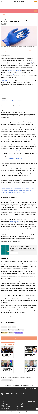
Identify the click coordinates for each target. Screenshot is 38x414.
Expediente (2, 401)
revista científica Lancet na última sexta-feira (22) (22, 62)
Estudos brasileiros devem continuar (12, 106)
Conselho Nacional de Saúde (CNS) (14, 158)
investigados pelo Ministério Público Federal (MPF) (24, 150)
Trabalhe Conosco (22, 404)
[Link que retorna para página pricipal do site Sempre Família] (6, 11)
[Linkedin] (33, 388)
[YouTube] (35, 388)
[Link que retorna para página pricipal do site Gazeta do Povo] (19, 1)
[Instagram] (30, 388)
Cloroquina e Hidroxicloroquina (7, 380)
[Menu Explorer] (2, 2)
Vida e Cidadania (8, 406)
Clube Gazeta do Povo (18, 404)
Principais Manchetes (7, 344)
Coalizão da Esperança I (15, 221)
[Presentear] (14, 51)
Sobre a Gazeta (3, 397)
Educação (7, 408)
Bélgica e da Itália (15, 74)
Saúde (3, 14)
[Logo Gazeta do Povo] (31, 401)
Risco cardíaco (5, 258)
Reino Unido (5, 80)
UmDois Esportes (7, 404)
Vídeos (17, 408)
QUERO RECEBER (14, 253)
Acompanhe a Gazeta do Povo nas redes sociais (12, 388)
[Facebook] (25, 388)
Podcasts (17, 406)
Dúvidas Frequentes (22, 407)
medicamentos (15, 377)
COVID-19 (28, 377)
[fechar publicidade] (37, 409)
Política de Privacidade (2, 406)
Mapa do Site (3, 403)
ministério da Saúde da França (14, 70)
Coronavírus (22, 377)
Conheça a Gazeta (2, 399)
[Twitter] (28, 388)
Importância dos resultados (9, 197)
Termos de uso (3, 408)
